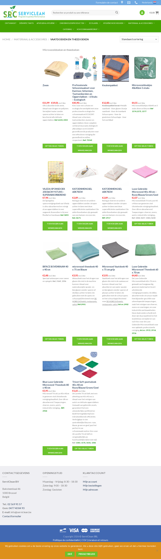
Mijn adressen (90, 489)
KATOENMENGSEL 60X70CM (82, 190)
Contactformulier (11, 516)
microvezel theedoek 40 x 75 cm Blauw (85, 268)
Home (6, 39)
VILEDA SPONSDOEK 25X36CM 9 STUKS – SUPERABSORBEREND (54, 192)
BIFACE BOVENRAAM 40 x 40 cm (55, 268)
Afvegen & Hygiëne (46, 23)
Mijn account (90, 481)
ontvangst (11, 23)
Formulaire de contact (107, 2)
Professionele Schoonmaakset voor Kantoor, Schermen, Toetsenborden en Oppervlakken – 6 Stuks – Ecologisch (84, 92)
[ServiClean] (24, 12)
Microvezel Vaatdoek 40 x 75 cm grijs (115, 268)
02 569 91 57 (15, 504)
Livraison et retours (98, 540)
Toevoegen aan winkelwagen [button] (85, 148)
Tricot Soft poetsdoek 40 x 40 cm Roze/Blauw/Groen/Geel (85, 385)
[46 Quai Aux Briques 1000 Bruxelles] (122, 2)
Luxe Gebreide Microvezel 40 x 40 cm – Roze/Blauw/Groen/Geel (145, 192)
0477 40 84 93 (16, 508)
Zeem (46, 85)
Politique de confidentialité (66, 540)
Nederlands (147, 2)
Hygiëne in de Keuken (113, 23)
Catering (67, 29)
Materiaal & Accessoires (140, 23)
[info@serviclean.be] (129, 2)
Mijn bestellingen (92, 485)
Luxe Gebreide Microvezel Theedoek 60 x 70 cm (145, 269)
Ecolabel (93, 23)
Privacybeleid (87, 554)
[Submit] (116, 12)
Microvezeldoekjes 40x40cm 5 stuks (142, 86)
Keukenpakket (110, 85)
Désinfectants (26, 23)
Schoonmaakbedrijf (87, 29)
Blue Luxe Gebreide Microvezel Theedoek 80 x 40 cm (56, 385)
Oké (70, 554)
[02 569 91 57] (136, 2)
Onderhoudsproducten (72, 23)
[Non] (157, 551)
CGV (84, 540)
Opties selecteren (54, 146)
